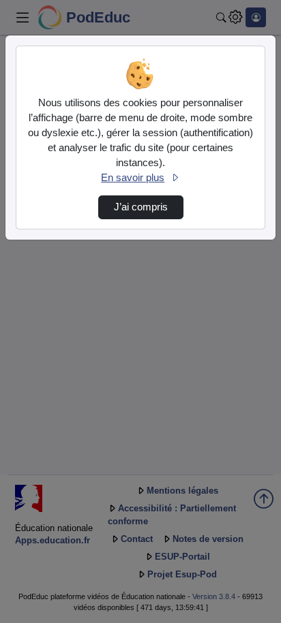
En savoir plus (132, 177)
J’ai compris (141, 207)
